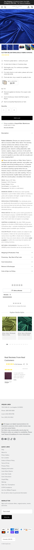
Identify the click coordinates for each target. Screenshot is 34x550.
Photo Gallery (5, 455)
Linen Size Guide (6, 474)
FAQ (2, 449)
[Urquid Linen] (17, 7)
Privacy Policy (5, 466)
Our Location (5, 457)
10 (23, 344)
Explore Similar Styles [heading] (17, 312)
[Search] (6, 7)
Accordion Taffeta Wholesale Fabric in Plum (8, 382)
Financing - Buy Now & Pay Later (11, 257)
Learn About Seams (7, 471)
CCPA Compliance (6, 487)
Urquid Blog (4, 479)
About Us (4, 452)
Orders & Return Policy (8, 460)
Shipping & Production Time (10, 252)
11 (25, 344)
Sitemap (3, 482)
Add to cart (17, 118)
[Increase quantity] (14, 110)
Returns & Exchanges (8, 266)
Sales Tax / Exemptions (8, 484)
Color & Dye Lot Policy (8, 271)
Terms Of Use (5, 463)
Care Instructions (6, 262)
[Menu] (2, 7)
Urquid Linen (7, 543)
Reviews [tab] (6, 294)
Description (5, 133)
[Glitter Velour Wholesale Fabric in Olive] (9, 324)
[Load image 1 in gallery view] (17, 26)
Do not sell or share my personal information (14, 493)
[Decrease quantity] (3, 110)
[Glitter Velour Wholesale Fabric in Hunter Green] (25, 324)
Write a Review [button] (18, 290)
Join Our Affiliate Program (8, 490)
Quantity (4, 106)
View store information (9, 127)
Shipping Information (7, 468)
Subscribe (7, 517)
